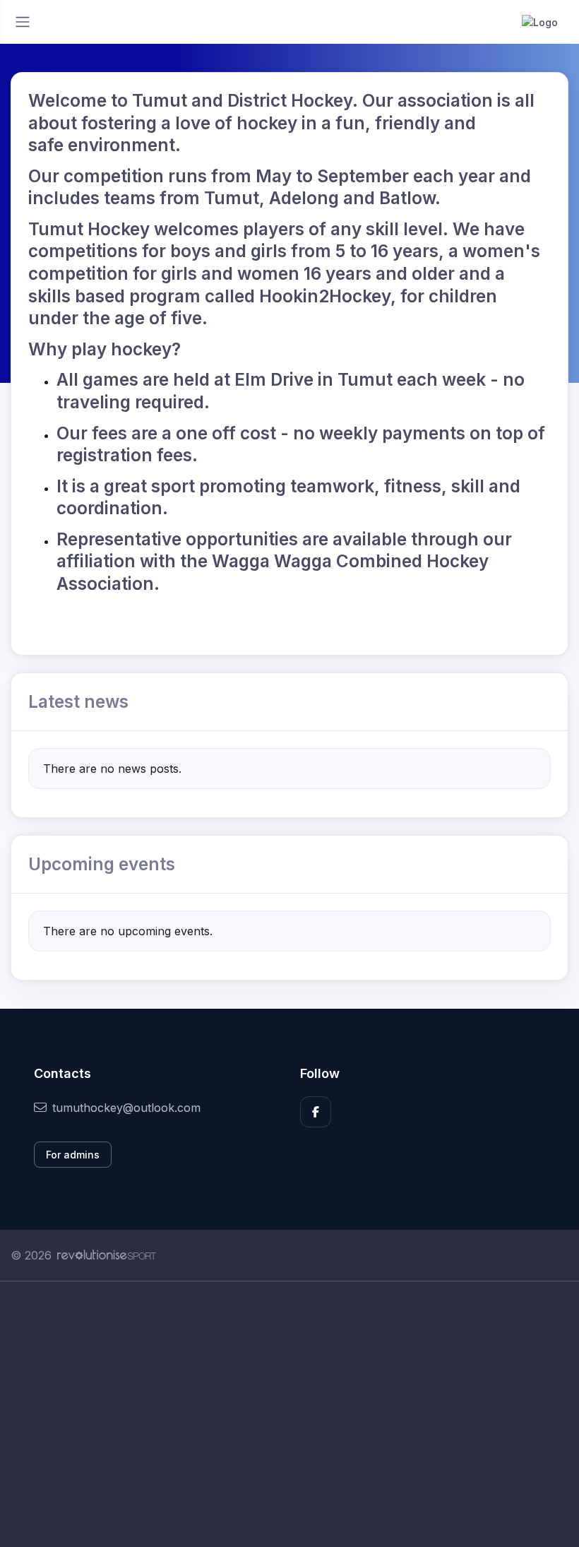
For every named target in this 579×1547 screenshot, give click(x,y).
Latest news (78, 701)
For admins (73, 1155)
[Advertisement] (289, 1414)
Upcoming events (101, 864)
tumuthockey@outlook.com (126, 1108)
